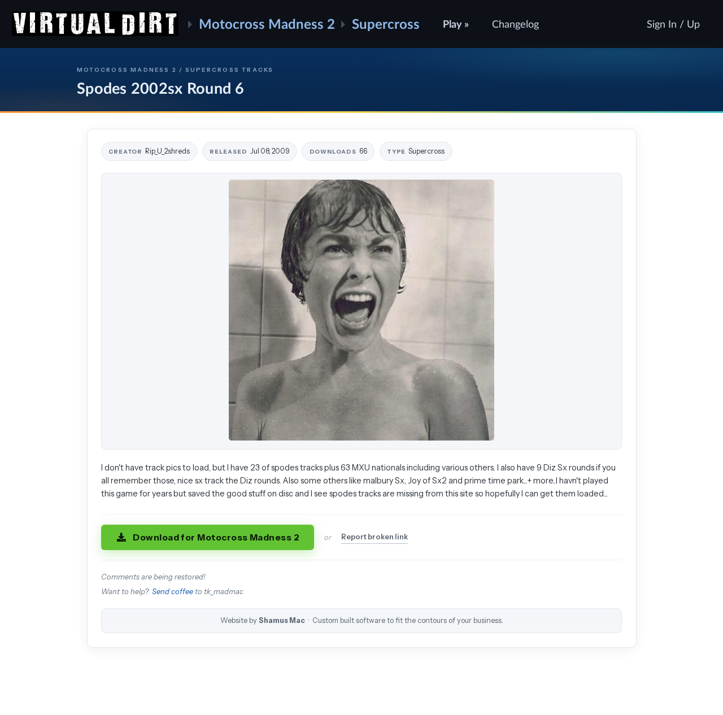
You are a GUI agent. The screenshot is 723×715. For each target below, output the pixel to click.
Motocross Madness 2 (267, 23)
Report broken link (374, 537)
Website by (361, 620)
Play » (456, 24)
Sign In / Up (673, 24)
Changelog (515, 24)
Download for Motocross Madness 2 (216, 537)
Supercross (386, 23)
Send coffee (172, 591)
